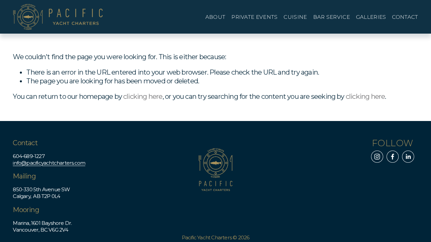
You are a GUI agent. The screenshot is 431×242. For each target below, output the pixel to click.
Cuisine (295, 17)
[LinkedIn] (408, 157)
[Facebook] (393, 157)
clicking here (143, 96)
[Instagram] (377, 157)
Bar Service (331, 17)
